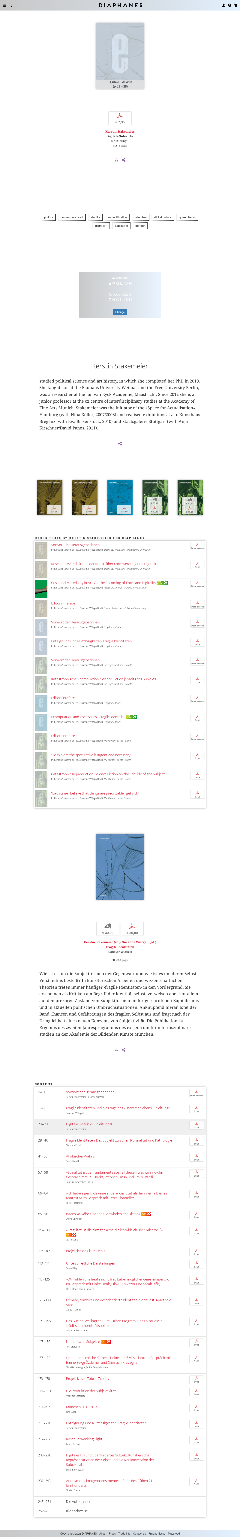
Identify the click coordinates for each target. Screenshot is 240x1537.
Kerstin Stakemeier (120, 131)
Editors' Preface (63, 736)
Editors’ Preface (63, 698)
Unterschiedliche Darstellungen (90, 1263)
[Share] (123, 160)
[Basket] (235, 5)
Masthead (174, 1533)
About (102, 1533)
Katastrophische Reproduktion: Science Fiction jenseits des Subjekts (103, 679)
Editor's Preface (63, 603)
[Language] (229, 5)
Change (120, 312)
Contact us (139, 1533)
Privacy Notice (156, 1533)
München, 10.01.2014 (82, 1407)
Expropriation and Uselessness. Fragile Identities (88, 717)
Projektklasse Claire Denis (85, 1251)
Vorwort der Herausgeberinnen (75, 545)
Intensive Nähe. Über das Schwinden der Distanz (103, 1214)
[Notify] (117, 160)
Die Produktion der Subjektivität (91, 1391)
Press (112, 1533)
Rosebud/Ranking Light (84, 1439)
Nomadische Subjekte (83, 1341)
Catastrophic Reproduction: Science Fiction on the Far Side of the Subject (108, 774)
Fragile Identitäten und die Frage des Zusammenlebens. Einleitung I (118, 1108)
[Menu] (4, 5)
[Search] (10, 5)
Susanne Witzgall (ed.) (139, 942)
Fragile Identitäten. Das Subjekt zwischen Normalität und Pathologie (119, 1140)
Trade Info (124, 1533)
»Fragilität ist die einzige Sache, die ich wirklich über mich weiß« (115, 1230)
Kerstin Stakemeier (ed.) (102, 942)
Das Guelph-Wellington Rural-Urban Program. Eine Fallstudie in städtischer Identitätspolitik (114, 1323)
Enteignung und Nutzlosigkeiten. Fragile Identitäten (91, 641)
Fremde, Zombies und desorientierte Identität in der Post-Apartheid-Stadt (119, 1302)
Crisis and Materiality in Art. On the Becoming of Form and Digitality (103, 582)
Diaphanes (120, 5)
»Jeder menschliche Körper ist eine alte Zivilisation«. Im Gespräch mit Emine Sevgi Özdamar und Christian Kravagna (118, 1360)
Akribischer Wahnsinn (83, 1156)
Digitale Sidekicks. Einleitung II (89, 1124)
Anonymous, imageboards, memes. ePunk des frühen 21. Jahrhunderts (109, 1483)
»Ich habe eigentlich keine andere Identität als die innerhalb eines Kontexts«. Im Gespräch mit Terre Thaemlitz (116, 1195)
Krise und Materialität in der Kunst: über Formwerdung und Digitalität (105, 564)
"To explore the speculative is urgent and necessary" (91, 755)
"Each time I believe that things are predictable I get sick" (95, 793)
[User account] (223, 5)
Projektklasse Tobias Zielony (87, 1378)
